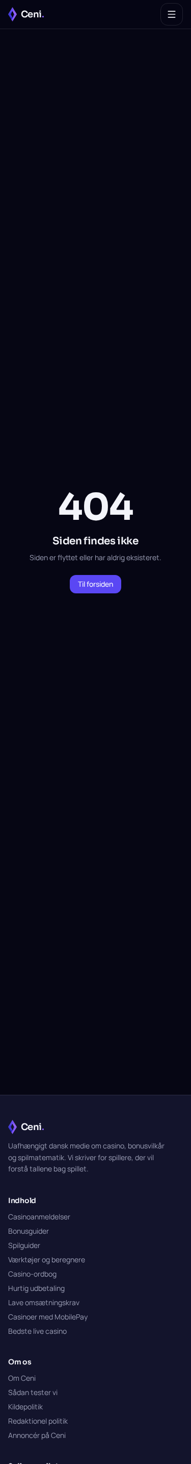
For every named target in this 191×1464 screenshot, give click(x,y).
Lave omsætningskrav (43, 1302)
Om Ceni (22, 1378)
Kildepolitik (25, 1406)
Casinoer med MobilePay (48, 1317)
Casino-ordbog (32, 1274)
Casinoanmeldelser (39, 1216)
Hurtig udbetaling (36, 1288)
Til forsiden (95, 584)
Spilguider (24, 1245)
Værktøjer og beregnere (46, 1259)
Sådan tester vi (33, 1392)
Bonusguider (28, 1231)
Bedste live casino (37, 1331)
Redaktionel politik (38, 1421)
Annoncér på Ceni (37, 1435)
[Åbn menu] (171, 14)
